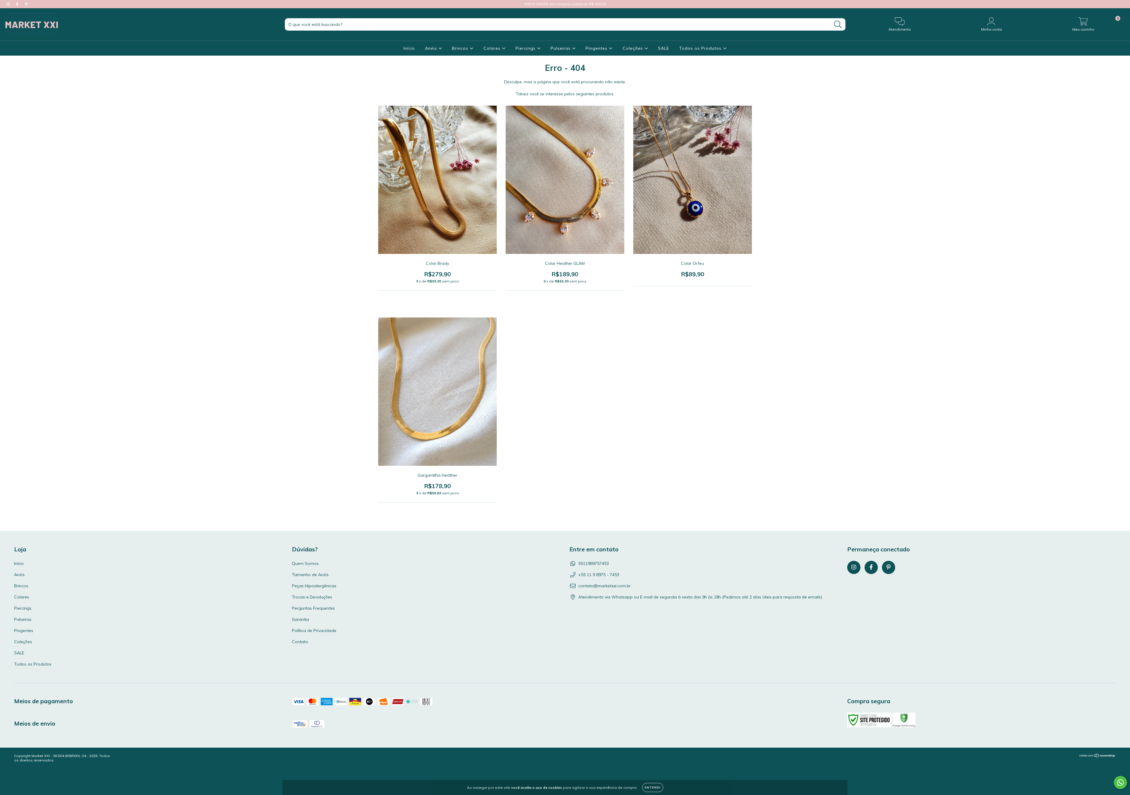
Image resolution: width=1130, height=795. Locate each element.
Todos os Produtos (701, 48)
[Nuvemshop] (1097, 756)
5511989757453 (593, 563)
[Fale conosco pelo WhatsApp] (1120, 782)
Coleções (633, 48)
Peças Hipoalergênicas (314, 585)
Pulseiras (561, 48)
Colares (492, 48)
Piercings (526, 48)
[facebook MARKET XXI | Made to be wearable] (17, 4)
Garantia (300, 619)
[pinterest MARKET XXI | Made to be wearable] (26, 4)
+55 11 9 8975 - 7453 (598, 574)
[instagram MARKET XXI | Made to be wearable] (8, 4)
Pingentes (597, 48)
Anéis (431, 48)
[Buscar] (838, 24)
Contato (300, 641)
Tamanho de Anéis (310, 574)
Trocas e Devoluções (312, 597)
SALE (663, 48)
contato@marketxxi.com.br (604, 585)
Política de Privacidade (314, 630)
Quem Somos (305, 563)
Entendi (653, 787)
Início (409, 48)
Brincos (461, 48)
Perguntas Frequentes (313, 608)
